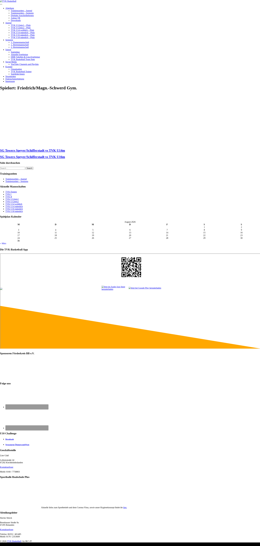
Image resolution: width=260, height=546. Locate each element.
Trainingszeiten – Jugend (21, 10)
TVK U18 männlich (14, 211)
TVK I (8, 194)
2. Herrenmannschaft (20, 47)
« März (3, 243)
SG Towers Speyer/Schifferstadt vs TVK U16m (32, 157)
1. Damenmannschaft (20, 42)
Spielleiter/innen (18, 74)
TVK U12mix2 (12, 201)
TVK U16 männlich (14, 209)
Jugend (8, 23)
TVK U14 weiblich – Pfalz (22, 30)
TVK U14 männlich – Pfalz (23, 32)
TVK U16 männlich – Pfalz (23, 35)
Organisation (16, 69)
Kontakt (8, 67)
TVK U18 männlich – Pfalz (23, 37)
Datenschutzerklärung (14, 79)
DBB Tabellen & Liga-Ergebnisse (25, 57)
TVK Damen (11, 192)
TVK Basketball (14, 541)
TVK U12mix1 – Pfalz (21, 25)
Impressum (10, 81)
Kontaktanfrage (6, 467)
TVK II (8, 197)
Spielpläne (15, 52)
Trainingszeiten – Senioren (22, 13)
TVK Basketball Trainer (21, 71)
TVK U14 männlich (14, 206)
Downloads (16, 20)
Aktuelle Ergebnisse (19, 54)
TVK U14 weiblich (13, 204)
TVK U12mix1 (12, 199)
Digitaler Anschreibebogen (22, 15)
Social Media (11, 62)
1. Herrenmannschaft (20, 45)
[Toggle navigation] (1, 4)
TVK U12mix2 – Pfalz (21, 28)
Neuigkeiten (10, 76)
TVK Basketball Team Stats (23, 59)
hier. (125, 507)
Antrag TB (15, 18)
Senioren (9, 40)
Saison (8, 49)
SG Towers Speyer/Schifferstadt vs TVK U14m (32, 150)
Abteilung (9, 8)
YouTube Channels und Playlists (25, 64)
